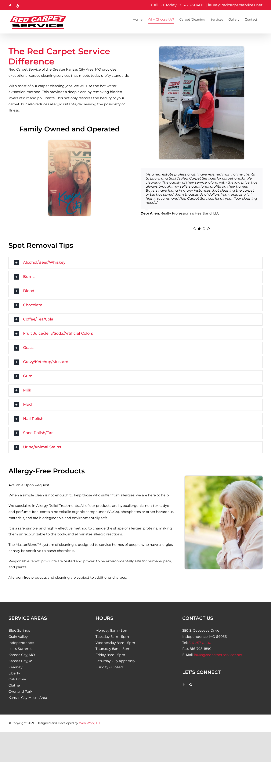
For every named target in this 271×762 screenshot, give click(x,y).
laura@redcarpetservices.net (235, 5)
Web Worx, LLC (90, 717)
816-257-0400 (191, 5)
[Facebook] (184, 678)
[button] (195, 222)
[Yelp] (190, 678)
